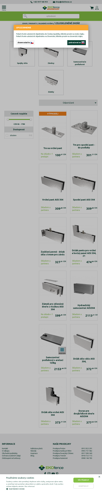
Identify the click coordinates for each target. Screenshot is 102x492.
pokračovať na (75, 43)
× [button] (99, 477)
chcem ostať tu (24, 43)
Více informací (30, 486)
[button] (35, 489)
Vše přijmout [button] (83, 480)
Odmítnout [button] (83, 486)
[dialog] (51, 483)
